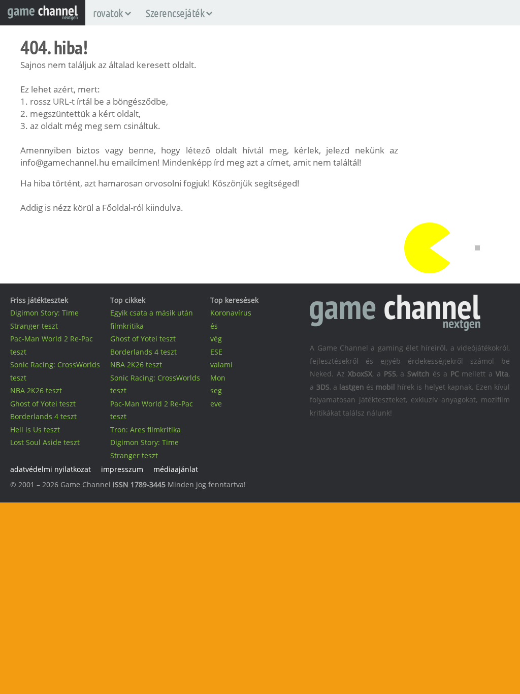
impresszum (122, 469)
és (214, 326)
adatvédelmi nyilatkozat (50, 469)
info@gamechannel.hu (64, 162)
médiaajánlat (175, 469)
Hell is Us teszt (35, 429)
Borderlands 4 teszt (43, 416)
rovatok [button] (108, 12)
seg (216, 390)
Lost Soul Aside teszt (45, 442)
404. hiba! (53, 47)
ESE (216, 352)
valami (221, 364)
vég (216, 338)
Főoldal (116, 207)
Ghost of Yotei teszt (43, 403)
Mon (217, 378)
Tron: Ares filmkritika (145, 429)
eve (216, 403)
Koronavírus (230, 313)
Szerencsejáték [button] (175, 12)
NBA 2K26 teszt (36, 390)
